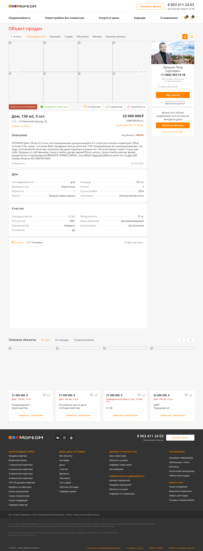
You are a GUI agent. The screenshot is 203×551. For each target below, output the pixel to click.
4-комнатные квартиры (21, 478)
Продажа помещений (120, 485)
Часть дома (65, 483)
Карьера (140, 18)
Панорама (37, 242)
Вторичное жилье (18, 460)
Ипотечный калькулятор (181, 471)
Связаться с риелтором (31, 415)
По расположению (84, 340)
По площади (62, 340)
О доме (69, 36)
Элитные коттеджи (69, 487)
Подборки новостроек (120, 465)
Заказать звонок (151, 6)
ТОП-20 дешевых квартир (22, 483)
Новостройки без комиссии (64, 18)
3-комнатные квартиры (21, 474)
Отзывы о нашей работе (181, 500)
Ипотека (97, 36)
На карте (18, 242)
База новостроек (117, 456)
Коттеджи (64, 460)
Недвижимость (19, 18)
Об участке (83, 36)
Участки (63, 469)
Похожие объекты (116, 36)
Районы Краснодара (179, 476)
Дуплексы (64, 474)
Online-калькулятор (19, 491)
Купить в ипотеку (172, 125)
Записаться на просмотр (23, 106)
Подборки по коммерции (122, 494)
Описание (54, 36)
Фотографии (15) (36, 36)
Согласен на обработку (175, 102)
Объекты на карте (118, 460)
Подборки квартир (18, 505)
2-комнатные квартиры (21, 469)
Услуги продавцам (18, 500)
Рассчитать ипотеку (173, 132)
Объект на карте (21, 126)
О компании (169, 18)
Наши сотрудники (178, 487)
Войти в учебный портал (181, 548)
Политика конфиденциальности (103, 548)
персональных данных (175, 104)
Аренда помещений (119, 480)
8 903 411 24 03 (181, 4)
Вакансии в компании (180, 491)
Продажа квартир (18, 456)
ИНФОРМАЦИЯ (177, 452)
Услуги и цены (109, 18)
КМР (14, 121)
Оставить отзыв (134, 548)
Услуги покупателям (19, 496)
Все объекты (65, 456)
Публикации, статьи (179, 462)
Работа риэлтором (178, 496)
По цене (45, 340)
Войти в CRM (155, 548)
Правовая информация (181, 458)
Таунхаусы (64, 478)
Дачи (62, 465)
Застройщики (116, 469)
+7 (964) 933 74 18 (172, 74)
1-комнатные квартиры (21, 465)
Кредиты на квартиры (20, 487)
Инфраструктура (133, 242)
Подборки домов (67, 491)
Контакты (174, 467)
